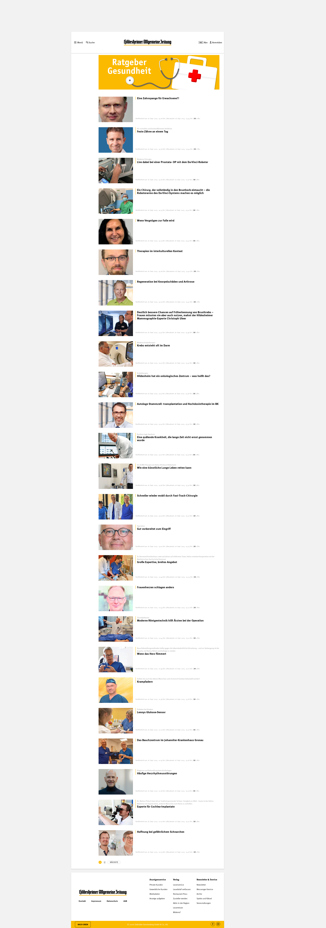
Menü (80, 42)
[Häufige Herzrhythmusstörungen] (116, 782)
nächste (114, 862)
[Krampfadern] (116, 690)
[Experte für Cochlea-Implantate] (116, 812)
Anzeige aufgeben (157, 898)
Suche (92, 42)
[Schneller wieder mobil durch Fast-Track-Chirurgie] (116, 506)
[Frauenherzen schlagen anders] (116, 598)
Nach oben (83, 924)
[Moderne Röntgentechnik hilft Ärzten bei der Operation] (116, 629)
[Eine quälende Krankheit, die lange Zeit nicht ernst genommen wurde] (116, 445)
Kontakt (82, 901)
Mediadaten (155, 893)
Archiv (199, 893)
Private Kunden (156, 884)
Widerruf (176, 912)
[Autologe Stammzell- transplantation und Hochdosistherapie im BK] (116, 415)
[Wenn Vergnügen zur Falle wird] (116, 231)
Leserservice (178, 884)
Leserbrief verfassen (182, 889)
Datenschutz (112, 901)
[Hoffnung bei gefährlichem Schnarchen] (116, 843)
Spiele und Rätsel (204, 898)
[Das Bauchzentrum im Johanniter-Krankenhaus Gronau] (116, 751)
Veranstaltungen (204, 903)
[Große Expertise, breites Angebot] (116, 568)
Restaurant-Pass (180, 893)
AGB (125, 901)
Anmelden (217, 42)
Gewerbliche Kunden (158, 889)
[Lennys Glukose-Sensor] (116, 720)
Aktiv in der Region (181, 903)
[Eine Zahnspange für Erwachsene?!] (116, 109)
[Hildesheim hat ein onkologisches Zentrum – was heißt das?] (116, 384)
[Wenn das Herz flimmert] (116, 659)
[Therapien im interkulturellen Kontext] (116, 262)
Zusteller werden (180, 898)
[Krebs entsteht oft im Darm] (116, 354)
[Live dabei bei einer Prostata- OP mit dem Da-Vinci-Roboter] (116, 170)
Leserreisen (178, 907)
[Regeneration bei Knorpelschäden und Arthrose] (116, 293)
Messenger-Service (205, 889)
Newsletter (201, 884)
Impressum (96, 901)
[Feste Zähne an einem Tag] (116, 140)
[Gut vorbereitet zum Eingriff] (116, 537)
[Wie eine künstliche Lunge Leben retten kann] (116, 476)
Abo (206, 42)
